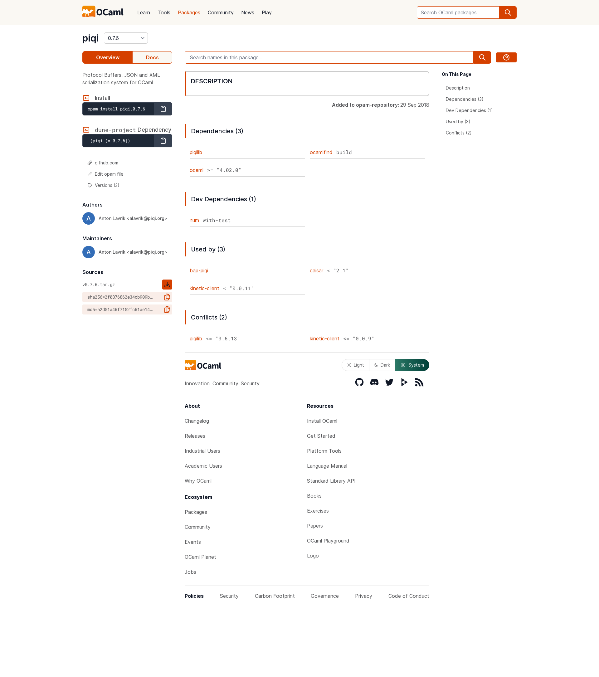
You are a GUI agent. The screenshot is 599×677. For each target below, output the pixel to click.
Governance (325, 596)
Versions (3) (107, 185)
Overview (107, 57)
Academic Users (203, 466)
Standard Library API (331, 481)
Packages (189, 12)
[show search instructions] (506, 57)
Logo (313, 556)
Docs (152, 57)
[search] (508, 12)
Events (193, 542)
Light (359, 365)
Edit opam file (109, 174)
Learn (143, 12)
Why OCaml (198, 481)
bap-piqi (199, 270)
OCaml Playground (328, 541)
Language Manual (327, 466)
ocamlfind (321, 152)
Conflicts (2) (459, 132)
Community (221, 12)
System (416, 365)
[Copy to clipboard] (163, 108)
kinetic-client (204, 288)
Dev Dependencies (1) (469, 110)
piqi (90, 38)
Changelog (197, 421)
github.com (106, 162)
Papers (315, 526)
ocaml (196, 170)
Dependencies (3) (465, 99)
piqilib (196, 152)
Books (314, 496)
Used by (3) (458, 121)
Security (229, 596)
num (194, 220)
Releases (195, 436)
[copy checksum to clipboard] (167, 297)
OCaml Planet (200, 557)
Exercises (318, 511)
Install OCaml (322, 421)
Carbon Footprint (275, 596)
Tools (164, 12)
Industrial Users (202, 451)
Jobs (190, 572)
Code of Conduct (408, 596)
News (247, 12)
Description (458, 87)
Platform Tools (324, 451)
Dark (385, 365)
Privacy (363, 596)
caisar (316, 270)
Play (267, 12)
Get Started (321, 436)
